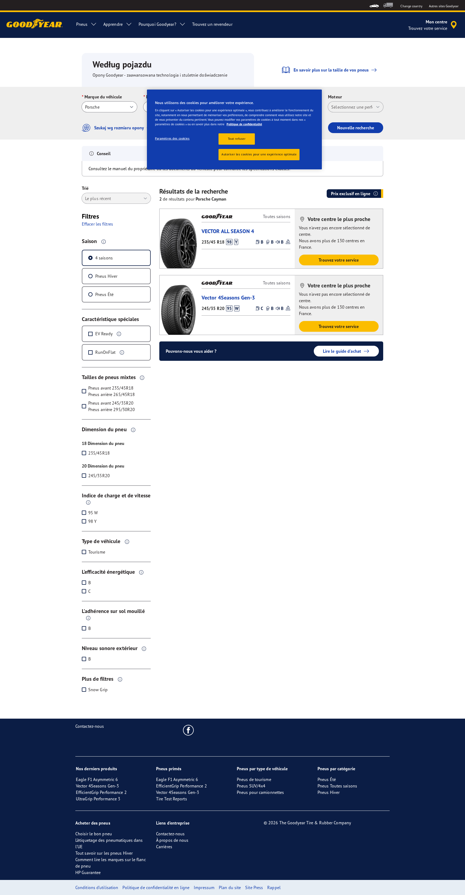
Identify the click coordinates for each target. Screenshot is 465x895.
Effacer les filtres (97, 224)
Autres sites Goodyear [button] (444, 6)
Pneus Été (104, 294)
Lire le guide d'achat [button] (342, 351)
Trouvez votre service (339, 260)
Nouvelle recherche (355, 127)
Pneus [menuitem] (81, 24)
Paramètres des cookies (172, 138)
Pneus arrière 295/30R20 (111, 409)
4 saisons (104, 258)
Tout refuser (237, 139)
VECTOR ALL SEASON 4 (228, 231)
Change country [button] (411, 6)
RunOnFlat (105, 352)
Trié (85, 188)
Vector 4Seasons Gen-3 (228, 297)
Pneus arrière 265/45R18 (111, 394)
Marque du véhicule (103, 96)
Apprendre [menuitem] (113, 24)
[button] (103, 241)
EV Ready (103, 333)
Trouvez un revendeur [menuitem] (212, 24)
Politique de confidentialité (244, 124)
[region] (234, 129)
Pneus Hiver (106, 276)
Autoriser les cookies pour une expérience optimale (259, 154)
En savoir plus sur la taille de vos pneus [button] (331, 70)
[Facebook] (188, 730)
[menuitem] (374, 5)
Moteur (335, 96)
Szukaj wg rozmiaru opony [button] (119, 127)
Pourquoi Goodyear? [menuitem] (157, 24)
